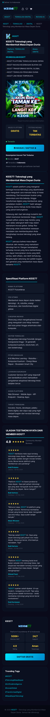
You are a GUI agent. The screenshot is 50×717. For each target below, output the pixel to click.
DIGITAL (30, 24)
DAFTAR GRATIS (25, 657)
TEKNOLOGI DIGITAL (23, 17)
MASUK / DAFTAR (25, 148)
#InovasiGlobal (11, 688)
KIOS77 (7, 17)
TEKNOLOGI (17, 24)
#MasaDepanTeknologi (14, 696)
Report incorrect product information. (31, 121)
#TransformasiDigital (13, 692)
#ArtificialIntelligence (13, 684)
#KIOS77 (8, 676)
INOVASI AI (40, 17)
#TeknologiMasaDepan (14, 680)
